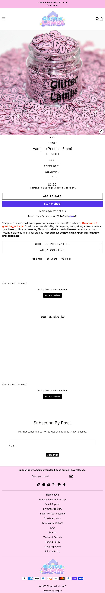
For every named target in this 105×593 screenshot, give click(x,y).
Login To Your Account (52, 513)
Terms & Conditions (52, 523)
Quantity (52, 172)
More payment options (52, 211)
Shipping (47, 187)
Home (52, 142)
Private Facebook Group (52, 499)
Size (51, 160)
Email (13, 446)
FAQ (52, 527)
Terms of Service (52, 537)
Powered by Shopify (52, 590)
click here (14, 235)
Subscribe (52, 454)
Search (52, 532)
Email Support (52, 504)
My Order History (52, 508)
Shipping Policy (52, 546)
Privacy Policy (52, 551)
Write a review (52, 295)
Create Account (52, 518)
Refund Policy (52, 542)
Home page (52, 494)
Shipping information (52, 244)
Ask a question (52, 250)
